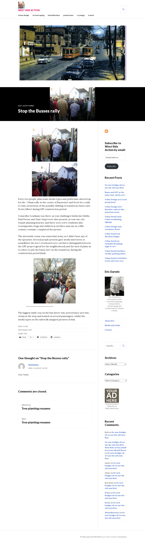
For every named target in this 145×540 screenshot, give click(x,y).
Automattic (122, 537)
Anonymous (33, 365)
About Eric (109, 321)
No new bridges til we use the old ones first (115, 435)
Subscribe (111, 166)
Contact (108, 330)
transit (91, 15)
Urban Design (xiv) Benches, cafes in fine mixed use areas (114, 209)
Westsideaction (25, 330)
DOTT (20, 106)
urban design (23, 15)
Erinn (107, 493)
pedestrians (68, 15)
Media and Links (112, 325)
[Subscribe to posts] (106, 131)
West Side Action (29, 10)
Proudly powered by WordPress (91, 537)
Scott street (28, 106)
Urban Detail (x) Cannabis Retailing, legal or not (114, 244)
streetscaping (38, 15)
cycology (81, 15)
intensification (54, 15)
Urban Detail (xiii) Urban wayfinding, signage (113, 219)
